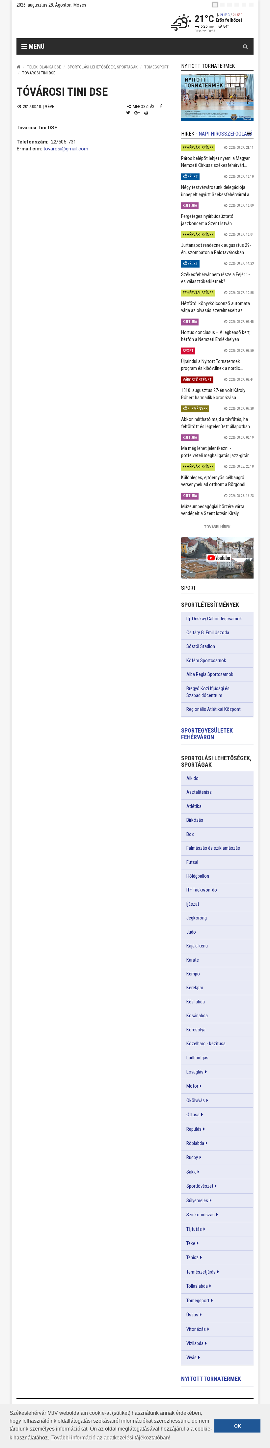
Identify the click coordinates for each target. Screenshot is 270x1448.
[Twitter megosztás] (128, 112)
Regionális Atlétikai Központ (213, 709)
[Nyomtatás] (146, 112)
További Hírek (217, 526)
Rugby (192, 1157)
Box (190, 834)
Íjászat (192, 904)
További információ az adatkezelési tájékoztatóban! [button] (110, 1437)
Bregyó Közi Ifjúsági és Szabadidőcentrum (208, 691)
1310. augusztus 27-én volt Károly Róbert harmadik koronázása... (213, 393)
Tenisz (192, 1257)
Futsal (192, 862)
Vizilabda (194, 1343)
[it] (244, 5)
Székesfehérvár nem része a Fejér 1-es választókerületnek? (215, 278)
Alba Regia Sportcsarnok (209, 674)
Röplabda (195, 1143)
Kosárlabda (197, 1016)
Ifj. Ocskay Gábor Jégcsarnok (214, 619)
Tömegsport (156, 67)
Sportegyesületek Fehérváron (207, 733)
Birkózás (194, 820)
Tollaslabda (197, 1286)
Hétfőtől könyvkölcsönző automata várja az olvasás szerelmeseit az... (215, 306)
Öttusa (193, 1115)
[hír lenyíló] (249, 133)
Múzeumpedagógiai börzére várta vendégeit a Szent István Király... (212, 510)
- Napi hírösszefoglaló (224, 134)
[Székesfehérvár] (77, 23)
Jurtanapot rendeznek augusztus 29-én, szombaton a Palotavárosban (216, 248)
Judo (191, 932)
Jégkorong (196, 918)
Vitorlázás (196, 1329)
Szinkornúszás (200, 1215)
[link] (217, 97)
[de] (236, 5)
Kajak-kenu (197, 946)
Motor (192, 1086)
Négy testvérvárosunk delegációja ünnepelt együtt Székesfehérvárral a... (216, 190)
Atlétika (194, 806)
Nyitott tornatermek (211, 1378)
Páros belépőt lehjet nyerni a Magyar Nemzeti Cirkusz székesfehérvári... (215, 161)
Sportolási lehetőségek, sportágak (103, 67)
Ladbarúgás (197, 1058)
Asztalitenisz (199, 792)
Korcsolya (195, 1030)
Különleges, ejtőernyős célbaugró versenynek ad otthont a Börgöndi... (214, 481)
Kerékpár (194, 988)
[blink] (251, 5)
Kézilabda (195, 1002)
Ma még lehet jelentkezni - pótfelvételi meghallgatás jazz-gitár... (216, 451)
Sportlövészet (199, 1186)
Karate (192, 960)
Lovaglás (194, 1072)
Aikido (192, 778)
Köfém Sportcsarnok (206, 660)
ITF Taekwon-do (201, 890)
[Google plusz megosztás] (137, 112)
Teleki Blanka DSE (44, 67)
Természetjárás (201, 1272)
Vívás (191, 1357)
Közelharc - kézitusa (206, 1044)
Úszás (192, 1315)
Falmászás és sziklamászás (213, 848)
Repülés (194, 1129)
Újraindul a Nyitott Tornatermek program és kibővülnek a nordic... (212, 364)
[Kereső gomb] (245, 46)
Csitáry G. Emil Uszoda (207, 632)
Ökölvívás (195, 1100)
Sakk (191, 1172)
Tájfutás (194, 1229)
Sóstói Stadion (200, 646)
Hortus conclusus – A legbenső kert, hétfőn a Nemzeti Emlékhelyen (216, 335)
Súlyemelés (197, 1200)
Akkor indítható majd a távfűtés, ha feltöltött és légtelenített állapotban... (217, 422)
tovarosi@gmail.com (65, 149)
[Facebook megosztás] (161, 106)
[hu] (215, 5)
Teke (190, 1243)
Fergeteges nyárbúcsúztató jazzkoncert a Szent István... (208, 219)
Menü (35, 46)
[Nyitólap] (18, 67)
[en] (222, 5)
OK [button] (237, 1426)
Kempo (193, 974)
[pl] (229, 5)
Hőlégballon (197, 876)
